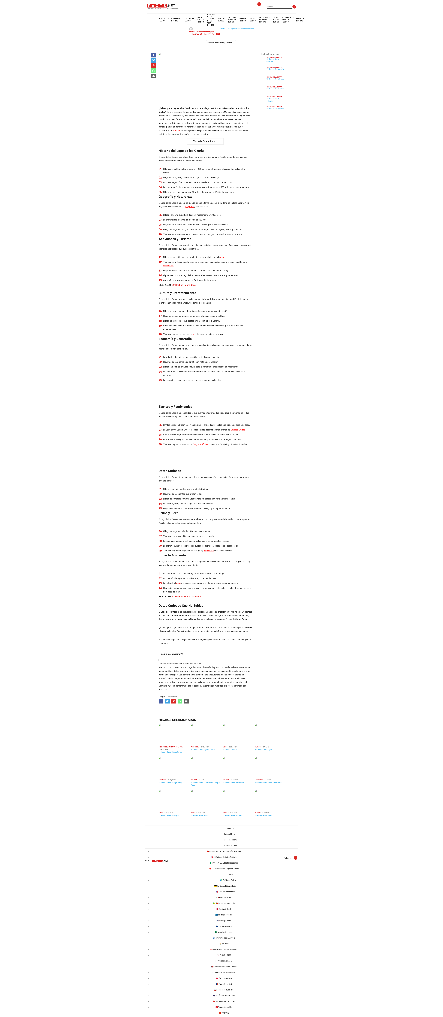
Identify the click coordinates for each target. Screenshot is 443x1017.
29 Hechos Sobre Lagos (263, 750)
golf (194, 334)
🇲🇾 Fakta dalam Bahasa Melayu (223, 967)
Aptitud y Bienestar (232, 20)
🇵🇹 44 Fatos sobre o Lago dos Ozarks (224, 869)
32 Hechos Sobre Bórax (275, 79)
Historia (252, 20)
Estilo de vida (276, 20)
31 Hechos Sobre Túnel (275, 89)
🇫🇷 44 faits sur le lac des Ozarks (224, 857)
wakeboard (168, 265)
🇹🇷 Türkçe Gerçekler (224, 1007)
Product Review (230, 845)
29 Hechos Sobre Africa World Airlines (268, 783)
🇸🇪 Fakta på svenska (223, 915)
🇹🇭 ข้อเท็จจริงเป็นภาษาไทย (224, 995)
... (307, 20)
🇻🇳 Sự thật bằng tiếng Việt (224, 1001)
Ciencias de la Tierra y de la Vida (211, 20)
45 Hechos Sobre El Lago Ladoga (171, 783)
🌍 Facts (224, 880)
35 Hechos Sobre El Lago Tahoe (170, 752)
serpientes (209, 550)
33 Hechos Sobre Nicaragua (169, 815)
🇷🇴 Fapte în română (224, 984)
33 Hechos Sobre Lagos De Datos (203, 750)
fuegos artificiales (201, 444)
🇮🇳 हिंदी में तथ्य (224, 944)
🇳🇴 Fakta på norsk (224, 921)
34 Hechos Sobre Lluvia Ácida (233, 783)
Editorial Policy (230, 834)
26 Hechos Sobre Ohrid (263, 815)
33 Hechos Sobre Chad (231, 750)
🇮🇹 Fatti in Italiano (223, 897)
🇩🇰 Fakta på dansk (223, 909)
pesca (223, 257)
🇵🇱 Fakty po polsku (224, 978)
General (242, 20)
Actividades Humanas (264, 20)
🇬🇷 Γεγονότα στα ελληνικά (224, 938)
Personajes (189, 20)
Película (300, 20)
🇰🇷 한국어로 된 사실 (224, 961)
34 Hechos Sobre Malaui (199, 815)
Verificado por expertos (228, 29)
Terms (230, 874)
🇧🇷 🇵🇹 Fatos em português (224, 903)
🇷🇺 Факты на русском (223, 990)
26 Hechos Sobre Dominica (232, 815)
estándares (235, 675)
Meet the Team (230, 840)
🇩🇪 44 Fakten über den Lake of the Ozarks (224, 851)
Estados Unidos (237, 430)
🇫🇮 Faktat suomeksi (224, 926)
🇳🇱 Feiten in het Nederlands (224, 972)
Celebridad (176, 20)
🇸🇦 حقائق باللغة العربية (224, 932)
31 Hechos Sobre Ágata (275, 69)
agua (178, 583)
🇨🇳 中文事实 (224, 1013)
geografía (189, 206)
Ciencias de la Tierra (220, 43)
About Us (230, 828)
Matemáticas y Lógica (287, 20)
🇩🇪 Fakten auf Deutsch (223, 886)
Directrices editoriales (246, 29)
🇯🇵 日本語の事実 (224, 955)
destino (176, 130)
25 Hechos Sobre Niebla (275, 109)
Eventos (221, 20)
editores (201, 678)
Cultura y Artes (201, 20)
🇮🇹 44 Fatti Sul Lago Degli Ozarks (224, 863)
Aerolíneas (164, 20)
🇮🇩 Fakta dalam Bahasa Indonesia (223, 949)
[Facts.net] (161, 5)
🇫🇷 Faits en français (224, 892)
